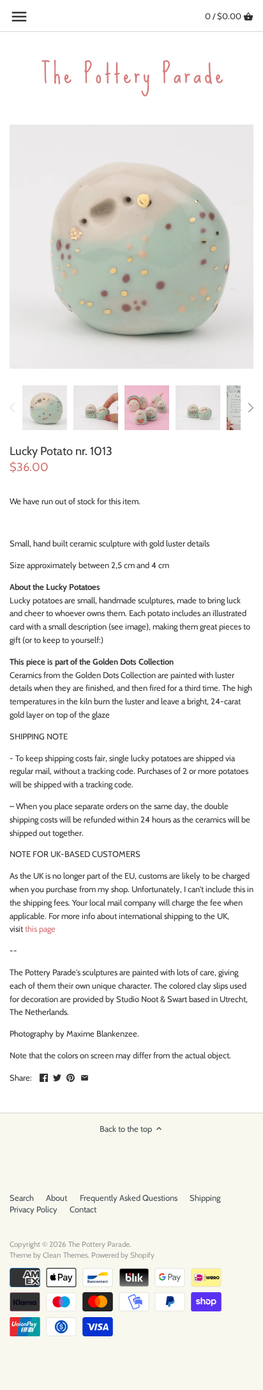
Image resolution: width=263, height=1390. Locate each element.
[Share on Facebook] (44, 1076)
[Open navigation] (19, 16)
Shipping (205, 1198)
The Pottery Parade (99, 1244)
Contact (83, 1209)
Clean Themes (65, 1255)
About (56, 1198)
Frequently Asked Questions (128, 1198)
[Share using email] (84, 1076)
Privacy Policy (33, 1209)
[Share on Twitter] (57, 1076)
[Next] (250, 407)
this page (40, 928)
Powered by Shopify (122, 1255)
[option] (44, 407)
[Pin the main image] (70, 1076)
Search (22, 1198)
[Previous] (12, 407)
